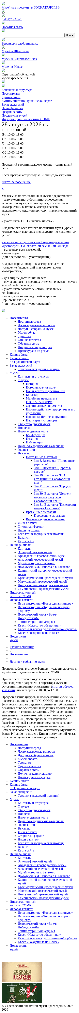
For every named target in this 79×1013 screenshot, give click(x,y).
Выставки (25, 828)
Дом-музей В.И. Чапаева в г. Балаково (44, 876)
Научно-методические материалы (41, 821)
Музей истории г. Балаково (36, 872)
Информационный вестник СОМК (26, 119)
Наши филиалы (12, 108)
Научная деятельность (33, 817)
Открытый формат (31, 835)
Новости (24, 813)
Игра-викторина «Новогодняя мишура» (45, 912)
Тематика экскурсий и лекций (39, 795)
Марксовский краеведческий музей (42, 890)
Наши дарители (29, 839)
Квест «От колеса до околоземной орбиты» (47, 938)
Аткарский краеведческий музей (40, 868)
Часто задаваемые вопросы (36, 751)
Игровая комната (21, 909)
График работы (12, 112)
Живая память (27, 832)
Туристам (24, 762)
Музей (14, 799)
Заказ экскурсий (13, 104)
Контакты (24, 857)
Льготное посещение (16, 182)
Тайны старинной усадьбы (36, 931)
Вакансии (24, 846)
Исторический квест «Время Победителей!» (37, 925)
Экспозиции (26, 824)
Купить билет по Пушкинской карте (27, 101)
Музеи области (28, 759)
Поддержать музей (14, 115)
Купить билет (11, 97)
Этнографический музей (35, 861)
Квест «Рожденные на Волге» (38, 942)
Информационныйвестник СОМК (23, 903)
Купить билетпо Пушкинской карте (25, 786)
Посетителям (11, 93)
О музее (23, 806)
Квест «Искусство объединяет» (39, 934)
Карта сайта (26, 850)
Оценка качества (29, 766)
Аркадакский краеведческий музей (42, 865)
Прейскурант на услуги (34, 777)
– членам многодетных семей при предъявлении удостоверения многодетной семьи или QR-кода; (35, 244)
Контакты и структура (17, 90)
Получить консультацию (35, 773)
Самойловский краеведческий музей (43, 898)
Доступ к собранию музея (27, 661)
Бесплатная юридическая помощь (41, 843)
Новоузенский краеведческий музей (43, 894)
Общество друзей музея (34, 810)
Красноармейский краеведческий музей (45, 887)
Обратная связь (28, 770)
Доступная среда (29, 748)
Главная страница (22, 647)
